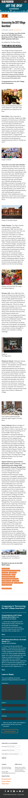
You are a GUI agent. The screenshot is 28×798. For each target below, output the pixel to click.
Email (4, 709)
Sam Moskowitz (17, 30)
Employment (6, 779)
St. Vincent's (15, 580)
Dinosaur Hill (12, 572)
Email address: (5, 754)
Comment (5, 683)
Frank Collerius (6, 574)
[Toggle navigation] (25, 1)
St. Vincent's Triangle (7, 582)
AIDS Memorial (5, 568)
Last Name (4, 750)
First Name (4, 746)
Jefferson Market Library (8, 576)
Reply (3, 634)
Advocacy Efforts (6, 588)
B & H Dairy (4, 572)
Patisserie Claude (6, 580)
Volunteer (5, 783)
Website (4, 716)
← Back (3, 19)
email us (23, 767)
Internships (6, 781)
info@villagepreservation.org (8, 773)
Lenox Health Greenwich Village (10, 578)
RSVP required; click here (10, 39)
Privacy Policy (20, 794)
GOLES (13, 574)
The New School (18, 582)
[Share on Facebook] (3, 16)
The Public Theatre (6, 584)
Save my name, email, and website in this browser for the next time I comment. (14, 724)
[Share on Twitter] (6, 16)
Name (4, 702)
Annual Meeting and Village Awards (11, 570)
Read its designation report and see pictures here (13, 74)
